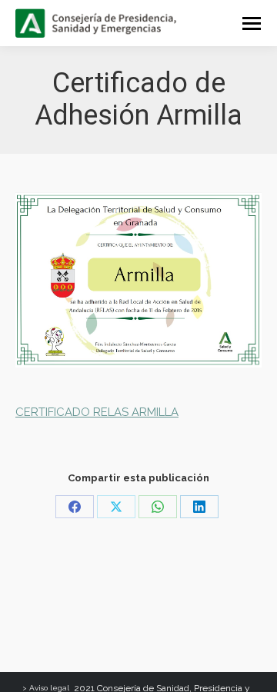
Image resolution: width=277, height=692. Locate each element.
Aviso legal (49, 688)
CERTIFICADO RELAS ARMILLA (97, 412)
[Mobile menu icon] (252, 23)
